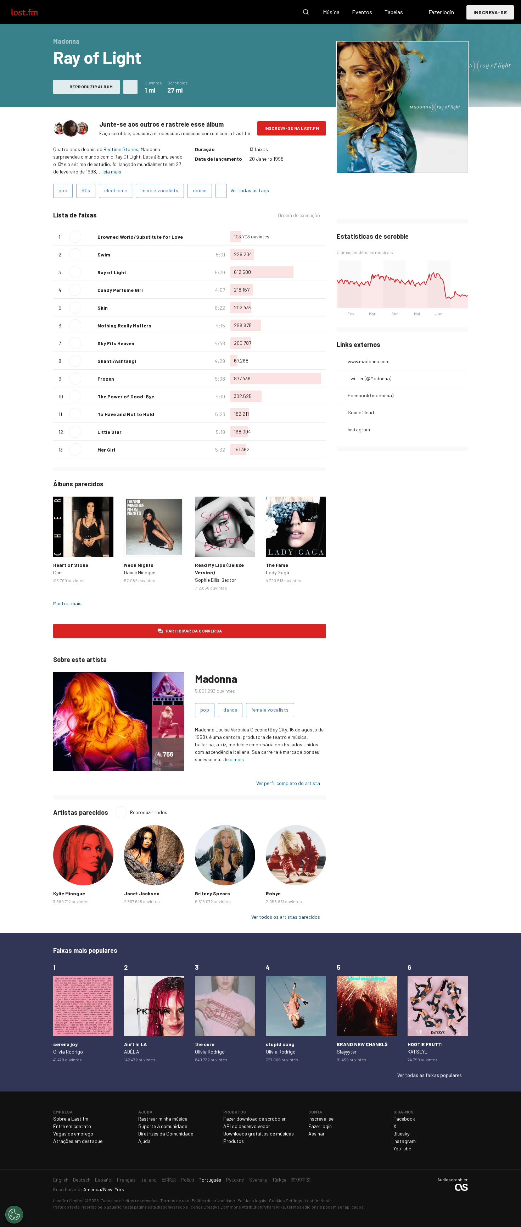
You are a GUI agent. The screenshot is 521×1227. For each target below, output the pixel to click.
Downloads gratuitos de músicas (258, 1134)
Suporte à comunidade (162, 1126)
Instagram (359, 429)
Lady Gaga (277, 572)
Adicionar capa (374, 163)
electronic (115, 190)
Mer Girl (106, 450)
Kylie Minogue (69, 893)
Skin (102, 308)
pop (62, 190)
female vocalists (159, 190)
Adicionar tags (221, 191)
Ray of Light (111, 272)
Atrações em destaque (77, 1141)
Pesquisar (306, 12)
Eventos (362, 12)
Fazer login (441, 12)
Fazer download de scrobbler (254, 1119)
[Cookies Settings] (14, 1214)
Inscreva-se (490, 12)
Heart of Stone (70, 565)
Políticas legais (252, 1200)
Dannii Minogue (139, 572)
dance (200, 190)
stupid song (280, 1044)
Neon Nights (138, 565)
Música (331, 12)
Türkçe (279, 1180)
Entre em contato (72, 1126)
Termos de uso (174, 1200)
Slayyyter (347, 1052)
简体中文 (301, 1180)
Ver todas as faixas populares (429, 1075)
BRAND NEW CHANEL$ (362, 1044)
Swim (103, 255)
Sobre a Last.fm (70, 1119)
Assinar (316, 1134)
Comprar (64, 546)
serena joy (65, 1044)
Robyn (273, 893)
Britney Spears (212, 893)
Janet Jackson (141, 893)
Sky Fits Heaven (115, 343)
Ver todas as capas (419, 163)
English (60, 1180)
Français (126, 1180)
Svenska (258, 1180)
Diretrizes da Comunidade (165, 1134)
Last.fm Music (318, 1200)
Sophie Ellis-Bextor (215, 580)
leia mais (111, 171)
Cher (58, 572)
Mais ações (130, 87)
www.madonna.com (369, 361)
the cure (204, 1044)
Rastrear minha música (162, 1119)
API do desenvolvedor (246, 1126)
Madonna (216, 678)
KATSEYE (417, 1052)
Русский (235, 1180)
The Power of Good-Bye (125, 396)
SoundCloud (361, 412)
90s (86, 190)
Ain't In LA (135, 1044)
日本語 (168, 1180)
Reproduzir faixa (75, 236)
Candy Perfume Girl (120, 290)
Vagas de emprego (73, 1134)
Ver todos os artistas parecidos (285, 917)
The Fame (277, 565)
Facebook (404, 1119)
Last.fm (32, 12)
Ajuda (144, 1141)
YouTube (402, 1148)
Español (103, 1180)
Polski (187, 1180)
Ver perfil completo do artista (288, 783)
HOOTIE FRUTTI (425, 1044)
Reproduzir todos (148, 812)
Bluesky (401, 1134)
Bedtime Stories (120, 149)
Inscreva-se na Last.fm (291, 128)
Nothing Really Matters (124, 325)
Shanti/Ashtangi (116, 361)
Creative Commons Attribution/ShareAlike (244, 1206)
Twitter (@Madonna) (369, 378)
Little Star (109, 432)
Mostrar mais (67, 603)
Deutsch (81, 1180)
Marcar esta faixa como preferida (89, 236)
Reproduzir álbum (91, 86)
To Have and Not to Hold (125, 414)
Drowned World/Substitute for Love (140, 237)
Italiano (148, 1180)
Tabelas (394, 12)
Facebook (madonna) (370, 395)
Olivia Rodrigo (68, 1052)
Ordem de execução (299, 215)
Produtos (233, 1141)
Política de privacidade (213, 1200)
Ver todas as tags (249, 190)
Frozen (105, 379)
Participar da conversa (194, 630)
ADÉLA (131, 1052)
